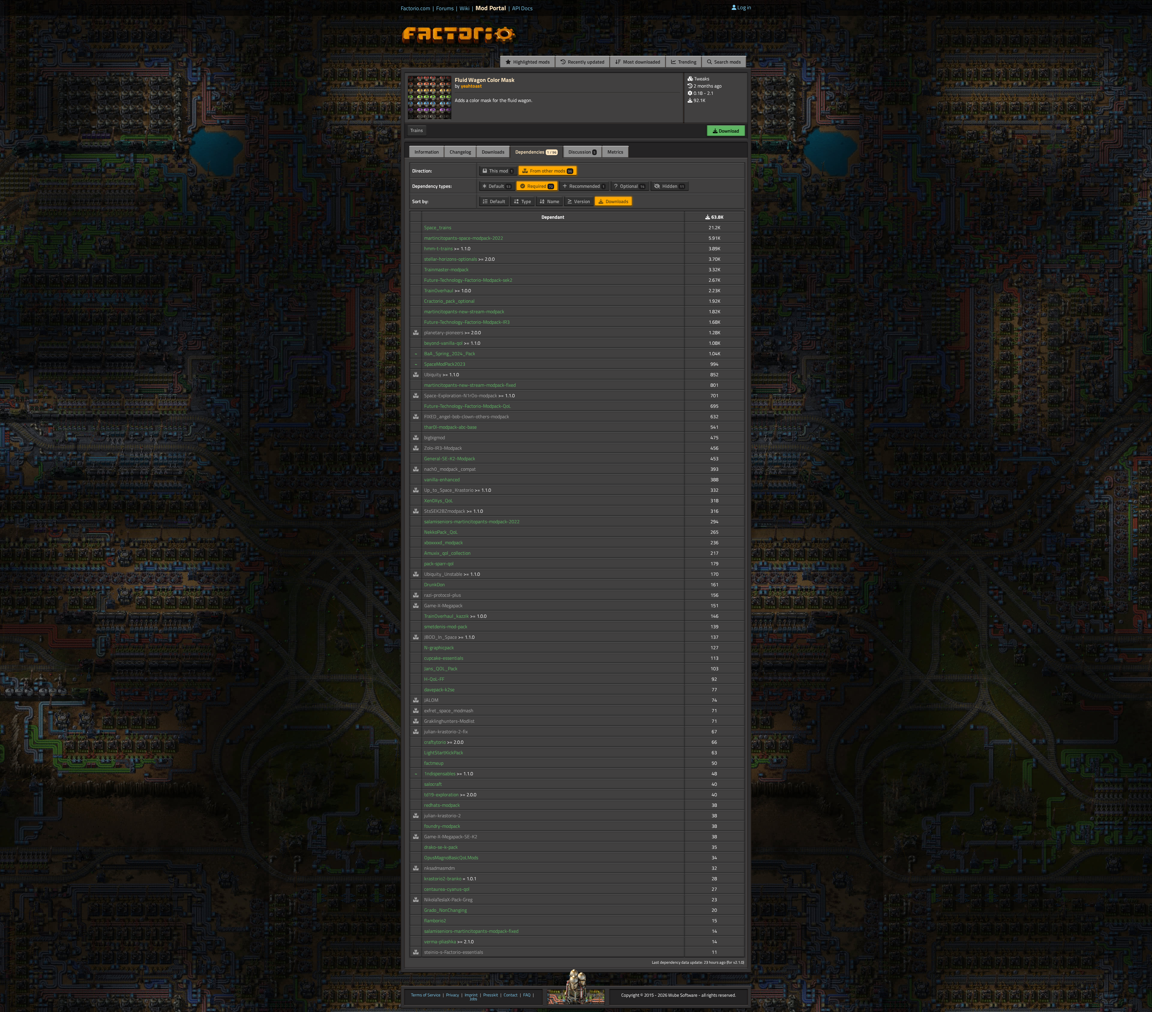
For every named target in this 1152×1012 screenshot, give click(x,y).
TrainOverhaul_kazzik (447, 616)
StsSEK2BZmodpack (445, 511)
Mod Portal (491, 8)
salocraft (433, 784)
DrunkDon (434, 584)
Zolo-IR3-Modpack (443, 448)
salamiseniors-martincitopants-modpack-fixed (471, 931)
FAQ (526, 995)
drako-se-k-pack (441, 847)
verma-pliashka (440, 941)
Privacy (452, 995)
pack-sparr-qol (439, 563)
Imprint (471, 995)
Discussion (582, 151)
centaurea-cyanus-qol (447, 889)
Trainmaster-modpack (446, 269)
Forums (445, 8)
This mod (500, 170)
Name (552, 201)
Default (499, 186)
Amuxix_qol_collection (447, 553)
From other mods (550, 170)
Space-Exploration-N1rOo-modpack (461, 395)
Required (539, 186)
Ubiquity (433, 374)
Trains (416, 130)
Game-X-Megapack (443, 605)
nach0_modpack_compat (450, 469)
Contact (511, 995)
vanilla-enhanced (442, 479)
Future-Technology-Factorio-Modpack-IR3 (467, 322)
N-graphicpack (439, 647)
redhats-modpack (442, 805)
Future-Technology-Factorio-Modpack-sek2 (468, 280)
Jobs (473, 999)
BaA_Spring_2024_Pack (449, 353)
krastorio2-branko (443, 878)
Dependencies (535, 151)
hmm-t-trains (439, 248)
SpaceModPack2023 (444, 364)
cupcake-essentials (443, 658)
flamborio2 (435, 920)
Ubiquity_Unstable (444, 574)
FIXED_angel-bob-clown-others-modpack (466, 416)
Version (581, 201)
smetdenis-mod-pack (445, 626)
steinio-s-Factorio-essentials (453, 952)
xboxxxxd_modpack (443, 542)
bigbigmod (434, 437)
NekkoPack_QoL (441, 532)
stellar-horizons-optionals (451, 259)
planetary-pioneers (444, 332)
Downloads (493, 151)
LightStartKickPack (443, 752)
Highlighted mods (531, 61)
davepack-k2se (439, 689)
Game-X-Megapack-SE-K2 (450, 836)
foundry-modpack (442, 826)
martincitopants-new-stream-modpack (464, 311)
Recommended (586, 186)
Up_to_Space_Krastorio (449, 490)
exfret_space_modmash (448, 710)
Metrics (615, 151)
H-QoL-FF (434, 679)
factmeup (433, 763)
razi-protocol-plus (442, 595)
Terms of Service (425, 995)
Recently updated (585, 61)
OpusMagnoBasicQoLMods (451, 857)
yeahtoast (471, 85)
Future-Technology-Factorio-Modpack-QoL (467, 406)
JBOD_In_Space (441, 637)
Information (427, 151)
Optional (631, 186)
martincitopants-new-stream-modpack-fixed (470, 385)
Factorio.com (415, 8)
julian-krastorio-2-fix (446, 731)
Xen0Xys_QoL (438, 500)
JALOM (431, 700)
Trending (686, 61)
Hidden (672, 186)
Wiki (465, 8)
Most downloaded (641, 61)
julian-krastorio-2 (442, 815)
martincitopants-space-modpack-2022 (463, 238)
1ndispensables (440, 773)
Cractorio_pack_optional (449, 301)
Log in (744, 7)
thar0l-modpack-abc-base (450, 427)
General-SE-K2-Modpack (449, 458)
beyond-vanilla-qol (444, 343)
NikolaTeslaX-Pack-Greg (448, 899)
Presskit (490, 995)
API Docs (522, 8)
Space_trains (437, 227)
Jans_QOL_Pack (441, 668)
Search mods (727, 61)
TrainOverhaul (439, 290)
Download (728, 130)
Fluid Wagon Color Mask (484, 79)
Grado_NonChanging (445, 910)
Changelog (460, 151)
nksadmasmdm (439, 868)
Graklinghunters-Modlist (449, 721)
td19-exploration (442, 794)
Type (525, 201)
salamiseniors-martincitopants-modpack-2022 (472, 521)
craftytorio (435, 742)
